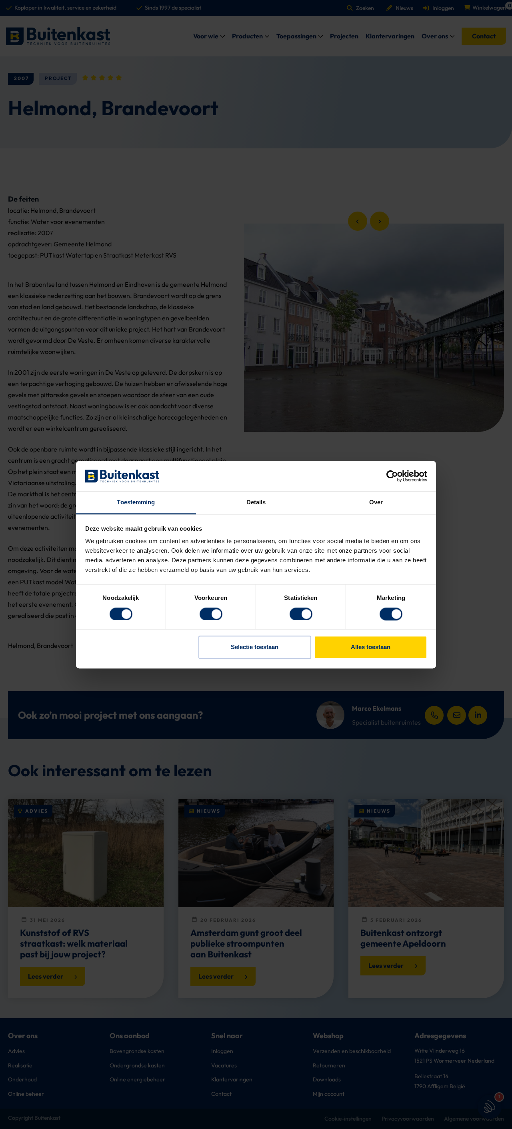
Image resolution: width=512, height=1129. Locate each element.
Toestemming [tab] (136, 502)
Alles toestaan (370, 647)
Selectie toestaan (254, 647)
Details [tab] (256, 502)
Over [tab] (376, 502)
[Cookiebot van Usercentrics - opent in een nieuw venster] (392, 476)
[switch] (211, 613)
